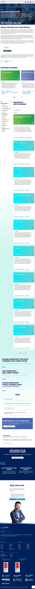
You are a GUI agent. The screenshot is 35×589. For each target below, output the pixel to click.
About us (2, 546)
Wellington (28, 546)
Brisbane (19, 546)
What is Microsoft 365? (8, 399)
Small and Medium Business (14, 92)
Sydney (19, 544)
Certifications (11, 545)
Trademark (11, 555)
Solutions (2, 545)
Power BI (3, 93)
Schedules (10, 544)
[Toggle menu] (33, 2)
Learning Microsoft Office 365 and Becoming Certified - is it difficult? (16, 403)
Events (10, 546)
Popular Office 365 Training (9, 408)
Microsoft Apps (21, 137)
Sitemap (11, 556)
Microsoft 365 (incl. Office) (26, 93)
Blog (9, 547)
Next (5, 463)
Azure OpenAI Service (11, 375)
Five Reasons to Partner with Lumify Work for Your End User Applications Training (15, 413)
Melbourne (19, 545)
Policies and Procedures (4, 555)
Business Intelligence (5, 92)
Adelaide (28, 544)
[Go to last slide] (13, 97)
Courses (2, 9)
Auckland (28, 545)
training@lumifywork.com (7, 559)
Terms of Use (2, 556)
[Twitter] (5, 538)
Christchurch (28, 547)
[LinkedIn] (1, 538)
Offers (1, 547)
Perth (19, 547)
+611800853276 (22, 559)
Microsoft (16, 137)
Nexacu (2, 54)
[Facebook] (3, 538)
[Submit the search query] (14, 107)
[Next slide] (21, 97)
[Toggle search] (28, 2)
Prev (2, 463)
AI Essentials (27, 190)
